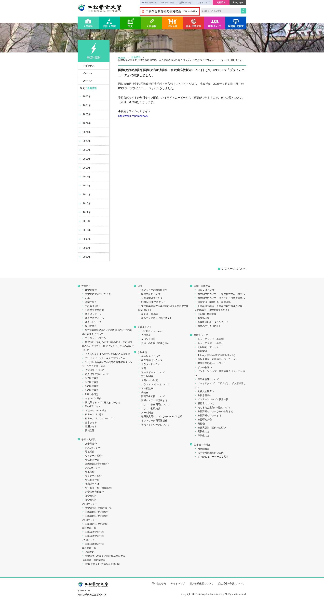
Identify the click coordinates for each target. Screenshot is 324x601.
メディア (87, 80)
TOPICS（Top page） (153, 331)
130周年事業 (92, 390)
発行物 (201, 423)
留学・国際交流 (193, 23)
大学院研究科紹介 (94, 491)
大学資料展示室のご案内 (211, 452)
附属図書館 (203, 448)
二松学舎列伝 (92, 306)
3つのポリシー (93, 447)
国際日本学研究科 (94, 531)
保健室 (144, 392)
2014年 (87, 194)
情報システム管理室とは (154, 400)
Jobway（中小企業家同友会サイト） (217, 355)
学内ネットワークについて (155, 424)
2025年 (87, 96)
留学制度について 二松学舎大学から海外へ (221, 294)
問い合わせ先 (159, 583)
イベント (87, 73)
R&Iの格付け (91, 394)
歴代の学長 (91, 326)
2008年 (87, 248)
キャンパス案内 (167, 2)
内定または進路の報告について (214, 407)
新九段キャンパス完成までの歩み (102, 402)
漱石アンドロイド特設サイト (156, 318)
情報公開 (89, 430)
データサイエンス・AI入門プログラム (105, 358)
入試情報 (151, 23)
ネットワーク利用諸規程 (154, 420)
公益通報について (94, 370)
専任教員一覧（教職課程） (99, 487)
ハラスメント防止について (155, 384)
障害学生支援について (153, 396)
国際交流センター (207, 290)
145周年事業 (92, 378)
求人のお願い (205, 367)
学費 (143, 368)
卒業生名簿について (208, 379)
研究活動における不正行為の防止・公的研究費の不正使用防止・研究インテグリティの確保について (108, 346)
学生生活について (150, 356)
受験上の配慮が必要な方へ (155, 343)
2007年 (87, 256)
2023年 (87, 114)
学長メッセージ (93, 314)
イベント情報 (148, 339)
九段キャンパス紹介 (95, 410)
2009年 (87, 239)
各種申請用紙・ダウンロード (213, 322)
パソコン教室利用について (155, 404)
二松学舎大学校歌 (94, 310)
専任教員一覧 (92, 459)
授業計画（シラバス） (153, 360)
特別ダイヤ (91, 426)
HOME (121, 57)
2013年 (87, 203)
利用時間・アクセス (208, 347)
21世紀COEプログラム (153, 302)
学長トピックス (93, 322)
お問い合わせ (185, 2)
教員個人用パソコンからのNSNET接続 (161, 416)
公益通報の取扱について (231, 583)
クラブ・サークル (150, 364)
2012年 (87, 212)
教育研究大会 (205, 419)
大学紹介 (88, 23)
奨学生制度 (147, 376)
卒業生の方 (203, 435)
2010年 (87, 230)
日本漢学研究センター (153, 298)
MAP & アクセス (148, 2)
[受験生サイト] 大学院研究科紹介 (102, 564)
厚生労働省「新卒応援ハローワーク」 (218, 359)
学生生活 (172, 23)
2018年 (87, 158)
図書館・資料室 (235, 23)
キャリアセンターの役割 (211, 339)
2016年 (87, 176)
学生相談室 (147, 388)
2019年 (87, 149)
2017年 (87, 167)
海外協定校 (203, 318)
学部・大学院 (109, 23)
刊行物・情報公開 (207, 314)
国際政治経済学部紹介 (97, 463)
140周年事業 (92, 382)
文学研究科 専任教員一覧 (98, 508)
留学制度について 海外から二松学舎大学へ (221, 298)
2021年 (87, 132)
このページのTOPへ (234, 268)
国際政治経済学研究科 (97, 511)
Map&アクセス (93, 406)
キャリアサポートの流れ (211, 343)
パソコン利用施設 (150, 408)
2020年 (87, 141)
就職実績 (202, 351)
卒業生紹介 (91, 302)
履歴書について (206, 403)
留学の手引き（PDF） (209, 326)
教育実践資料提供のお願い (212, 427)
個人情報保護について (97, 374)
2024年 (87, 105)
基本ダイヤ (91, 422)
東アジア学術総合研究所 (154, 290)
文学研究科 (91, 495)
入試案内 (89, 552)
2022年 (87, 123)
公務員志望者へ (206, 391)
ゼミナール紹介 (93, 455)
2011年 (86, 221)
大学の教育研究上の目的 (98, 294)
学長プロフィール (94, 318)
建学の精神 (91, 290)
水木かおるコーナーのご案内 (213, 456)
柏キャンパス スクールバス (99, 418)
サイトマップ (203, 2)
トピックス (89, 65)
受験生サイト (145, 327)
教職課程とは (92, 483)
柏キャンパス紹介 (94, 414)
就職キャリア (201, 335)
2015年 (87, 185)
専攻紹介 (89, 451)
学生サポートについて (153, 372)
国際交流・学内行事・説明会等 (214, 302)
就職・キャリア (214, 23)
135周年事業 (92, 386)
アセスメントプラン (95, 338)
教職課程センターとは (209, 415)
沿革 (87, 298)
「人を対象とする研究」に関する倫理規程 (107, 354)
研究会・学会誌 (149, 314)
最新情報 (136, 57)
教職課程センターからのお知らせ (215, 411)
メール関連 (147, 412)
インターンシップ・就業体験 (213, 399)
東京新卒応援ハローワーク (212, 363)
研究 (130, 23)
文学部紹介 (91, 443)
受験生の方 (203, 431)
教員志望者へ (205, 395)
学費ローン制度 (149, 380)
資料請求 (221, 2)
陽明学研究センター (152, 294)
